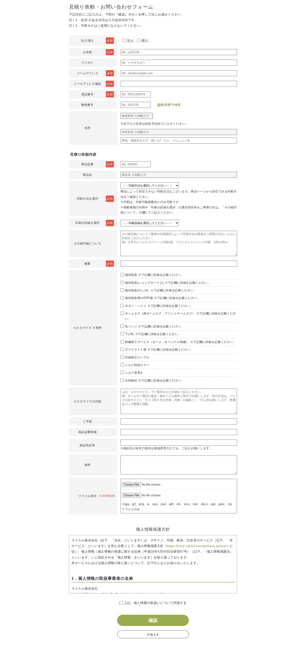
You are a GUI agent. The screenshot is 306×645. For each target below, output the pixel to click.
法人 (130, 40)
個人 (145, 40)
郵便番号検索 (171, 105)
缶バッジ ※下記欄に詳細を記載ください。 (154, 326)
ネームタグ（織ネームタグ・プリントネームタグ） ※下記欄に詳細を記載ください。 (180, 316)
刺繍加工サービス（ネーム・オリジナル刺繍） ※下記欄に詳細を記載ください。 (180, 342)
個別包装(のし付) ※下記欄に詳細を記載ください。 (160, 290)
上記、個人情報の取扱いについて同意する (155, 603)
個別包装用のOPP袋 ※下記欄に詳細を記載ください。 (162, 298)
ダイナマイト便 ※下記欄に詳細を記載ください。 (159, 349)
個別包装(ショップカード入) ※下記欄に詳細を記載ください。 (168, 282)
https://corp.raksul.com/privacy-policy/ (196, 546)
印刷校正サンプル (137, 357)
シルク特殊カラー (137, 365)
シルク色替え (134, 372)
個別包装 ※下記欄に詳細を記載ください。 (154, 275)
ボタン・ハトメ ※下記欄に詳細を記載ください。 (159, 305)
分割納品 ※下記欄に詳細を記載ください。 (154, 380)
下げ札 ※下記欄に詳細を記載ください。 (153, 334)
